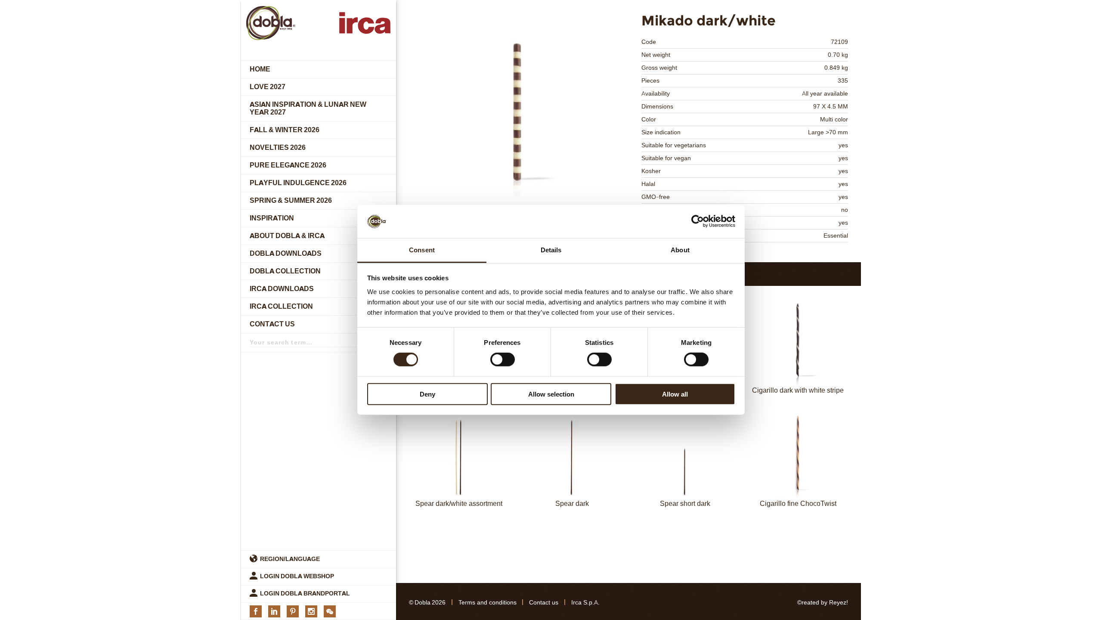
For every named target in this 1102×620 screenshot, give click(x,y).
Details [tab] (551, 250)
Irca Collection (281, 306)
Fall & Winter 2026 (284, 130)
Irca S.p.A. (585, 602)
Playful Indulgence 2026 (298, 183)
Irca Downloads (282, 289)
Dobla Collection (285, 271)
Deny (427, 393)
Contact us (272, 324)
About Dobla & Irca (287, 236)
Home (260, 69)
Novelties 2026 (278, 147)
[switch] (502, 359)
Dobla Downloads (286, 253)
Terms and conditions (487, 602)
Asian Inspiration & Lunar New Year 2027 (308, 108)
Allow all (675, 393)
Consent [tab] (422, 250)
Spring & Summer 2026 (291, 200)
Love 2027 (267, 87)
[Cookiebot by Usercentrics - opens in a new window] (697, 221)
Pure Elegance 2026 (288, 165)
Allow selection (551, 393)
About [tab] (680, 250)
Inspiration (272, 218)
